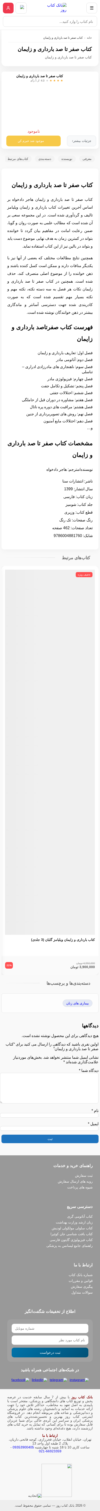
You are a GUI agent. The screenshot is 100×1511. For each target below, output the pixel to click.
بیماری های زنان (77, 1003)
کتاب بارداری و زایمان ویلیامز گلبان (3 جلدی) (63, 940)
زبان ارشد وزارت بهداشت (74, 1222)
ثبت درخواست (50, 1352)
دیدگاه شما (89, 1070)
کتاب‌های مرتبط (18, 159)
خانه (89, 37)
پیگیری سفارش (82, 1287)
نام (95, 1111)
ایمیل (93, 1124)
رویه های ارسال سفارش (75, 1181)
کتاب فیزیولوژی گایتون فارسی (71, 1240)
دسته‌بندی (44, 159)
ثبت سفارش (84, 1175)
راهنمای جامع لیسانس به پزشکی (69, 1246)
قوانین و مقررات (81, 1281)
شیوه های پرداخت (80, 1187)
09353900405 (23, 1447)
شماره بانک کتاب (81, 1275)
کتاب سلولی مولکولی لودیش (72, 1228)
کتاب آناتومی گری (80, 1216)
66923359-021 (50, 1451)
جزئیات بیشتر (81, 140)
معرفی (87, 159)
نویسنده (66, 159)
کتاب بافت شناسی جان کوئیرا (71, 1234)
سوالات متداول (82, 1292)
